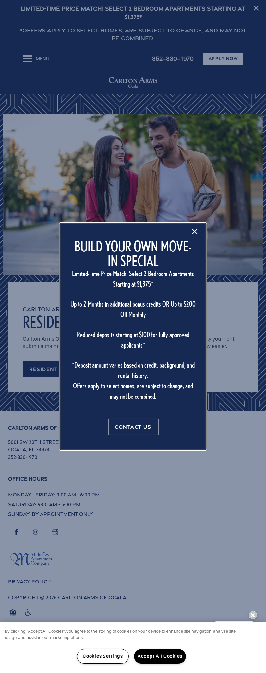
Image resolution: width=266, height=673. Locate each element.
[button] (133, 427)
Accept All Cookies (160, 656)
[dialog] (133, 336)
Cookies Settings (103, 656)
